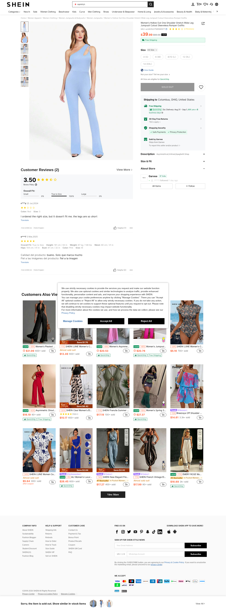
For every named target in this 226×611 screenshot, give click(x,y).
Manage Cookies (68, 594)
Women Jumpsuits (94, 18)
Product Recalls (75, 541)
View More (113, 494)
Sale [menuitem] (35, 11)
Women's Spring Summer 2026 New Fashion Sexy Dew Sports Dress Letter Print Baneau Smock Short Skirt (150, 410)
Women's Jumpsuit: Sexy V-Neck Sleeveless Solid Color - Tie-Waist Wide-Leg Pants (150, 346)
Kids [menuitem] (74, 11)
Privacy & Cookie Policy (174, 562)
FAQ (70, 552)
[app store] (169, 533)
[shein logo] (18, 4)
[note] (30, 355)
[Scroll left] (213, 12)
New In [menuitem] (27, 11)
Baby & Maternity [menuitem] (203, 11)
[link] (199, 4)
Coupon (71, 545)
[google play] (175, 533)
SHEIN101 (26, 552)
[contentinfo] (161, 583)
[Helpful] (115, 228)
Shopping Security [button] (157, 128)
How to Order (50, 541)
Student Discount (29, 548)
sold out (168, 87)
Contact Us (73, 530)
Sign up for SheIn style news (130, 540)
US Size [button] (150, 50)
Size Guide (50, 548)
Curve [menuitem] (82, 11)
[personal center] (193, 4)
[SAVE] (201, 87)
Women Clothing (50, 18)
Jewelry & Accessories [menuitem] (164, 11)
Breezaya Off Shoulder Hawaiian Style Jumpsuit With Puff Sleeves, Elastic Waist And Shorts (187, 413)
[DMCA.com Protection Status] (124, 591)
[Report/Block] (131, 228)
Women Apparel (34, 18)
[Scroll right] (217, 12)
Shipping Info (50, 530)
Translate (25, 220)
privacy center (156, 565)
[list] (139, 531)
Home (23, 18)
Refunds (48, 537)
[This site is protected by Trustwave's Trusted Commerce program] (117, 591)
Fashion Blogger (29, 537)
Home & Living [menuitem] (144, 11)
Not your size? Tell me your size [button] (154, 74)
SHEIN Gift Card (75, 548)
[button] (211, 4)
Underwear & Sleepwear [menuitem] (123, 11)
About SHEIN (27, 530)
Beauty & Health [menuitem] (184, 11)
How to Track (50, 545)
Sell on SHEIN (51, 556)
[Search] (151, 4)
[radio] (146, 56)
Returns (48, 534)
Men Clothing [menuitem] (94, 11)
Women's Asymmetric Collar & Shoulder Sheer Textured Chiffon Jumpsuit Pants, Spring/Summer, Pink (113, 346)
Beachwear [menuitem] (64, 11)
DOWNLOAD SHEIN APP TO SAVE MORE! (185, 526)
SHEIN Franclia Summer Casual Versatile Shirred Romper (113, 410)
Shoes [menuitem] (106, 11)
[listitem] (39, 330)
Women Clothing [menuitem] (48, 11)
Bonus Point (73, 537)
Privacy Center (28, 594)
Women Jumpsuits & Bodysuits (72, 18)
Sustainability (28, 534)
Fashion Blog (27, 556)
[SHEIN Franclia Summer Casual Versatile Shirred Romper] (113, 386)
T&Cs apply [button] (154, 122)
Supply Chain (28, 541)
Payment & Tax (74, 534)
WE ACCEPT (120, 576)
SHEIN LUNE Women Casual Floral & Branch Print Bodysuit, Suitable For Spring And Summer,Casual (39, 474)
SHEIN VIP (49, 552)
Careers (25, 545)
